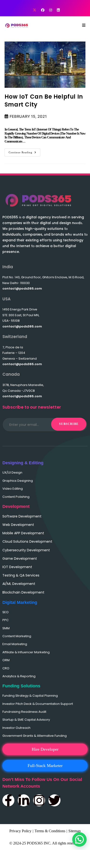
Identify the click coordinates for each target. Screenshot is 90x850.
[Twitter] (54, 800)
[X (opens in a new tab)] (34, 10)
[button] (79, 839)
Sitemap (74, 831)
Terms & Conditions (50, 831)
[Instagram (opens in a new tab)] (50, 10)
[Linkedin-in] (24, 800)
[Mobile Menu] (84, 25)
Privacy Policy (20, 831)
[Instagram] (39, 800)
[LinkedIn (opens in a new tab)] (57, 10)
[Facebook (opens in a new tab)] (43, 10)
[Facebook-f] (8, 800)
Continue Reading (24, 151)
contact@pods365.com (22, 288)
